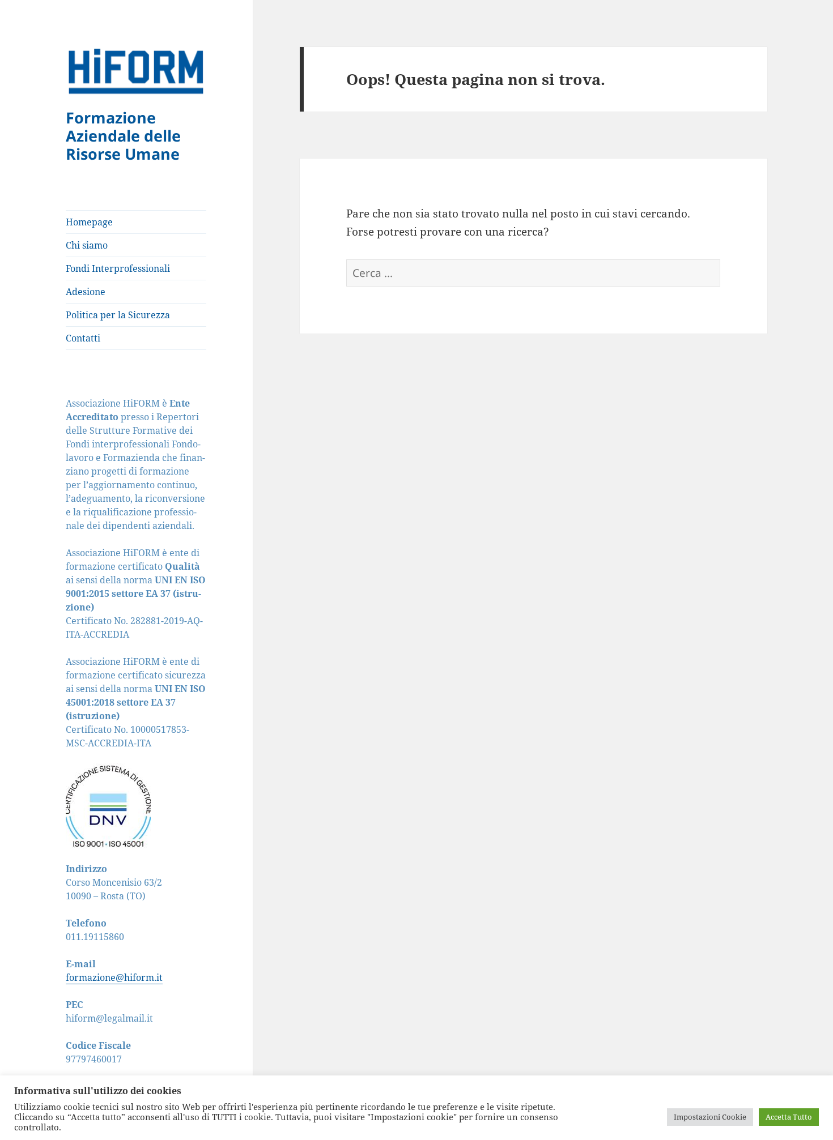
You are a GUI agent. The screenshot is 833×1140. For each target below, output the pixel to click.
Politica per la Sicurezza (118, 315)
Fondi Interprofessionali (118, 268)
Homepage (89, 222)
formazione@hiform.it (114, 977)
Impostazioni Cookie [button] (710, 1117)
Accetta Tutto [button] (789, 1117)
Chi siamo (87, 245)
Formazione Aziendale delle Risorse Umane (123, 135)
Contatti (83, 338)
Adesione (85, 291)
